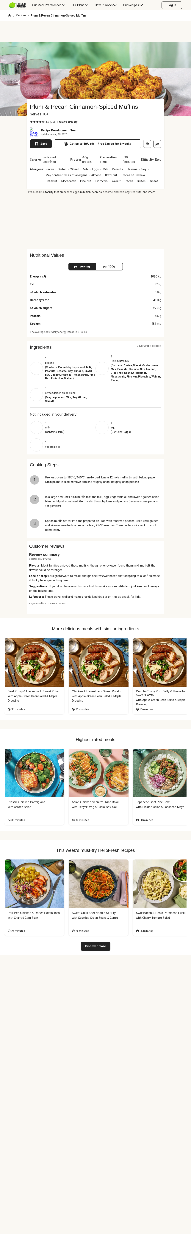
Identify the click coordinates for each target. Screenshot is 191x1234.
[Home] (9, 15)
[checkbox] (31, 121)
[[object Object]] (147, 144)
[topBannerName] (95, 31)
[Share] (157, 144)
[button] (95, 347)
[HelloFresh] (17, 5)
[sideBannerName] (95, 221)
